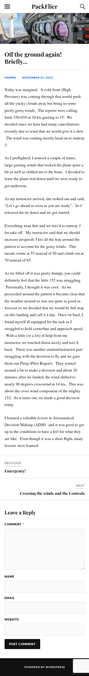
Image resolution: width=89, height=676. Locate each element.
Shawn (10, 77)
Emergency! (15, 470)
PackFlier (45, 6)
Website (12, 619)
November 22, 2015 (37, 77)
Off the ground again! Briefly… (33, 57)
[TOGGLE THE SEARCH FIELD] (82, 6)
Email (10, 598)
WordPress (55, 667)
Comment (14, 524)
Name (9, 576)
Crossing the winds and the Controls (52, 493)
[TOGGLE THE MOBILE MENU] (7, 6)
